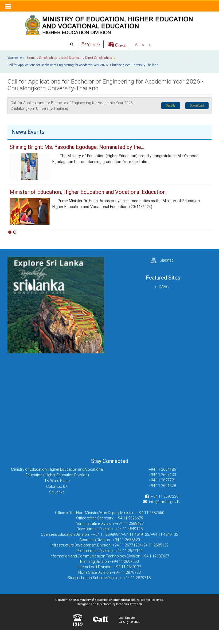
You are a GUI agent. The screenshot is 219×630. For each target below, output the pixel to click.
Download (197, 105)
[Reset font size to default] (143, 44)
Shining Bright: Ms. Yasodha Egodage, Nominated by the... (77, 147)
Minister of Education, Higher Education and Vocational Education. (88, 192)
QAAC (164, 287)
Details (170, 105)
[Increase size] (136, 44)
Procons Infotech (129, 604)
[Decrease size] (149, 44)
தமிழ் (96, 44)
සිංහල (86, 44)
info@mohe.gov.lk (164, 502)
